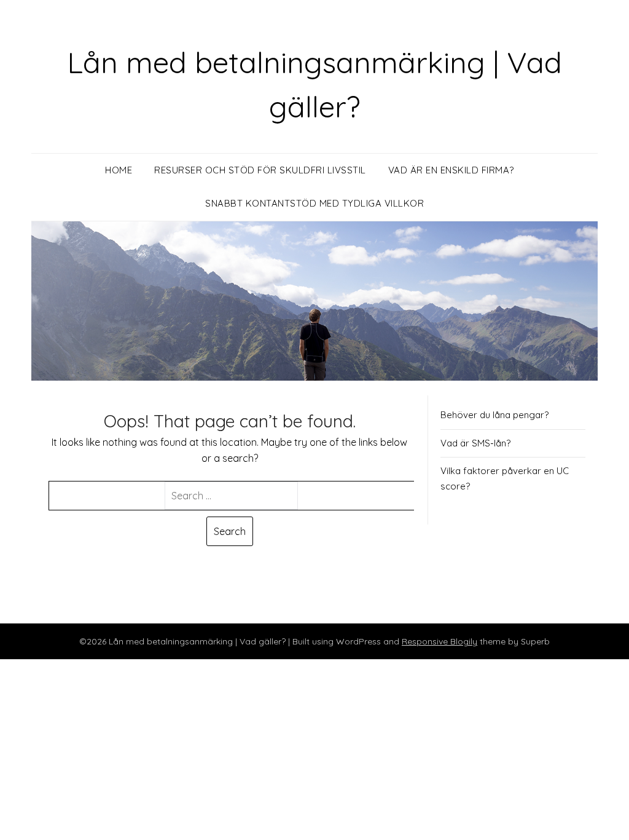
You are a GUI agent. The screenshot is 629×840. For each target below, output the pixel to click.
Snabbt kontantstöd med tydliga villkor (314, 203)
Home (118, 170)
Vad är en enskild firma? (451, 170)
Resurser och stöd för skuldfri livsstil (260, 170)
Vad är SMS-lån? (475, 443)
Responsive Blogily (439, 641)
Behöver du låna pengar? (494, 415)
